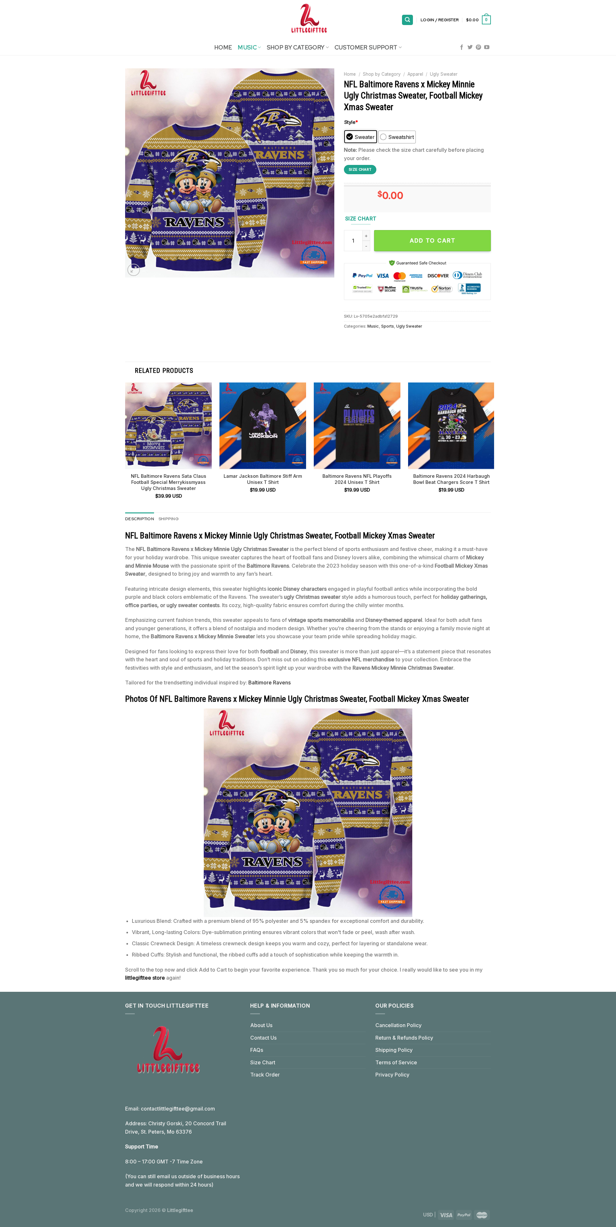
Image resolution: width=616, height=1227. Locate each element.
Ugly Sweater (444, 74)
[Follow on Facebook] (461, 47)
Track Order (265, 1074)
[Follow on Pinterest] (478, 47)
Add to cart (433, 240)
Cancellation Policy (398, 1025)
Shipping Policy (394, 1050)
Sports (387, 326)
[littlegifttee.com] (308, 20)
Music (247, 47)
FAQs (256, 1050)
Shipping (168, 518)
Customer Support (366, 47)
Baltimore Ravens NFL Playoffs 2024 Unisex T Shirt (357, 479)
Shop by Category (382, 74)
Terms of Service (396, 1062)
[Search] (407, 20)
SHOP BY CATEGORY (296, 47)
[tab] (139, 518)
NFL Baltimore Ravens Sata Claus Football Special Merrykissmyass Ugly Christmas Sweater (168, 482)
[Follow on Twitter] (470, 47)
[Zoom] (133, 270)
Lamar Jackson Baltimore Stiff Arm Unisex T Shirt (263, 479)
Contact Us (263, 1037)
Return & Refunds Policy (404, 1037)
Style (351, 122)
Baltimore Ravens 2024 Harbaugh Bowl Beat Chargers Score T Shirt (451, 479)
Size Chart (262, 1062)
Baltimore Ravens (269, 682)
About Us (261, 1025)
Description (139, 518)
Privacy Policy (392, 1074)
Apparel (415, 74)
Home (223, 47)
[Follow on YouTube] (486, 47)
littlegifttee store (145, 977)
